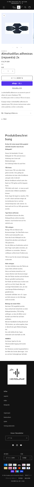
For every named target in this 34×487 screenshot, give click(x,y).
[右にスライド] (21, 47)
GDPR (5, 421)
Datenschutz (7, 417)
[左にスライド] (13, 47)
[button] (4, 7)
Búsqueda (7, 405)
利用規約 (20, 478)
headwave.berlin (10, 475)
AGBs (5, 400)
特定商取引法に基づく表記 (17, 481)
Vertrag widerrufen (9, 426)
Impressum (7, 413)
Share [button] (5, 119)
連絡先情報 (27, 478)
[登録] (26, 438)
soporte (6, 396)
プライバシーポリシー (11, 478)
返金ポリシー (28, 475)
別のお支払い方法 (17, 88)
